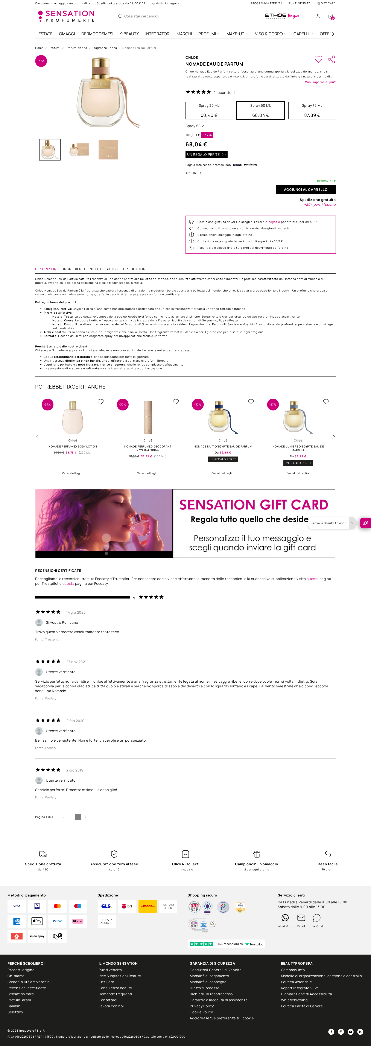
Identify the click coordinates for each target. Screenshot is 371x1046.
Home (39, 48)
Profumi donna (76, 48)
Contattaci (108, 1000)
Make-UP (235, 34)
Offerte (328, 34)
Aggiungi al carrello (306, 189)
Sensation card (21, 994)
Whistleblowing (294, 1000)
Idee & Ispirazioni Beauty (120, 975)
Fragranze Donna (105, 48)
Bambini (15, 1006)
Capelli (301, 34)
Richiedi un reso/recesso (211, 994)
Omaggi (67, 34)
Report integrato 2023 (300, 988)
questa (313, 578)
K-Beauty (129, 34)
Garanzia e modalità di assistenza (219, 1000)
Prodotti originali (22, 969)
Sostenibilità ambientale (29, 982)
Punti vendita (299, 3)
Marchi (184, 34)
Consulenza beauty (115, 988)
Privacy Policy (202, 1006)
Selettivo (15, 1012)
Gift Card (328, 3)
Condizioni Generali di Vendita (216, 969)
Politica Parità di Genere (302, 1006)
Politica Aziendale (296, 982)
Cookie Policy (201, 1012)
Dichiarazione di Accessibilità (306, 994)
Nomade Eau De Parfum (139, 48)
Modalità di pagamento (209, 975)
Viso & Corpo (269, 34)
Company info (293, 969)
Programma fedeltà (266, 3)
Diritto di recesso (204, 988)
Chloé (192, 57)
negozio (274, 222)
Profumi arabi (19, 1000)
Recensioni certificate (27, 988)
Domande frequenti (115, 994)
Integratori (157, 34)
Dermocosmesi (97, 34)
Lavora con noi (111, 1006)
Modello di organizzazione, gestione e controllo (321, 975)
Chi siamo (16, 975)
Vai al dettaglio (73, 473)
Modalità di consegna (208, 982)
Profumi (207, 34)
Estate (45, 34)
